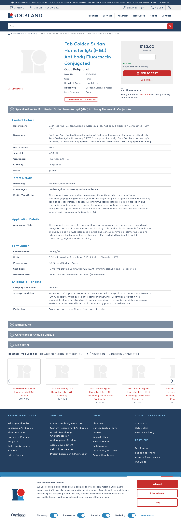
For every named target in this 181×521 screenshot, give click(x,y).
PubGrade (140, 461)
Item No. (69, 74)
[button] (169, 7)
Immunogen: (20, 189)
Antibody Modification (63, 440)
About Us (98, 423)
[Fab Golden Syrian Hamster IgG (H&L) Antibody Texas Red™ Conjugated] (138, 372)
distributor (145, 94)
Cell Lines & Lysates (19, 445)
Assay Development (61, 444)
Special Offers (101, 436)
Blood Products (16, 432)
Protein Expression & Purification (69, 453)
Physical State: (72, 83)
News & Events (101, 441)
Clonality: (18, 164)
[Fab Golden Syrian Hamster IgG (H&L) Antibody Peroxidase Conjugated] (100, 372)
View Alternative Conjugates (80, 99)
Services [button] (107, 15)
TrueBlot (12, 450)
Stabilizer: (19, 268)
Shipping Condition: (24, 287)
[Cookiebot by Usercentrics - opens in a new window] (18, 515)
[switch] (81, 515)
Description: (20, 125)
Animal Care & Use (103, 455)
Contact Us (141, 423)
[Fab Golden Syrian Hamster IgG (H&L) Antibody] (24, 372)
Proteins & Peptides (19, 436)
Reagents (13, 441)
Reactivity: (70, 87)
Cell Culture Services (61, 449)
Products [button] (93, 15)
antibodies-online (145, 452)
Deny (157, 502)
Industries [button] (122, 15)
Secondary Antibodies (24, 34)
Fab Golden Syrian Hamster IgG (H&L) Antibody (24, 392)
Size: (67, 78)
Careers (97, 432)
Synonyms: (19, 135)
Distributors (141, 448)
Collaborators (100, 445)
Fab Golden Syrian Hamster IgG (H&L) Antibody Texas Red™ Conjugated (138, 393)
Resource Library (144, 432)
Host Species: (71, 92)
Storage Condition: (24, 293)
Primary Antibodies (19, 423)
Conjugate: (19, 159)
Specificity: (19, 153)
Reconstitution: (21, 274)
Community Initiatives (105, 450)
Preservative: (20, 263)
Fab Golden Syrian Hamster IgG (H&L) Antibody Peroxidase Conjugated (100, 393)
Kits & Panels (15, 455)
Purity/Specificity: (23, 195)
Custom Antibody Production (66, 423)
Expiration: (19, 309)
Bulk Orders (147, 79)
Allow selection (157, 493)
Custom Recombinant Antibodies (69, 427)
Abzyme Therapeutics (147, 457)
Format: (17, 170)
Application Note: (23, 225)
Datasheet (16, 88)
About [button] (153, 15)
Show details (147, 515)
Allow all (157, 484)
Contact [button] (166, 15)
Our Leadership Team (105, 427)
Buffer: (17, 257)
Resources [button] (139, 15)
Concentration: (21, 251)
